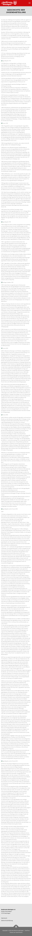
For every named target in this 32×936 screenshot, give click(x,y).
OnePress (27, 930)
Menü (29, 3)
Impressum (4, 918)
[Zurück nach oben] (16, 927)
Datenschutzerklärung (7, 920)
